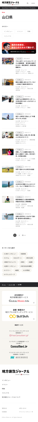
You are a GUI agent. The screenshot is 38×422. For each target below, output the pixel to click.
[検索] (27, 3)
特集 (28, 31)
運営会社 (4, 408)
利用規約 (4, 412)
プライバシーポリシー (25, 412)
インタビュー (8, 31)
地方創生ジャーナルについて (11, 397)
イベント (20, 31)
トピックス (7, 36)
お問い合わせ (22, 408)
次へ (23, 235)
